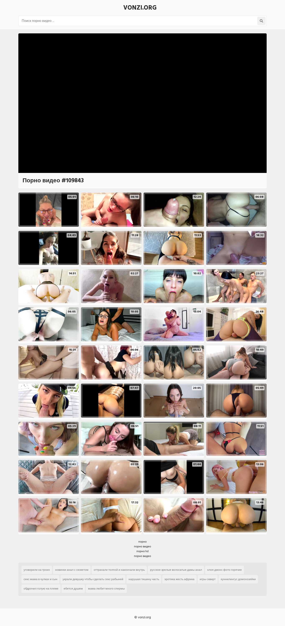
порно (142, 541)
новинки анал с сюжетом (71, 569)
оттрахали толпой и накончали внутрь (119, 569)
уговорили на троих (37, 569)
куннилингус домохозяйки (238, 579)
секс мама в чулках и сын (40, 579)
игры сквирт (208, 579)
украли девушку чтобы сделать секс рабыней (93, 579)
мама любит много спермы (106, 588)
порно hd (142, 551)
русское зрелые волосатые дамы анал (176, 569)
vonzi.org (140, 8)
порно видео (142, 546)
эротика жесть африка (179, 579)
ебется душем (73, 588)
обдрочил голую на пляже (41, 588)
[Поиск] (261, 21)
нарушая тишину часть (144, 579)
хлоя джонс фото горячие (224, 569)
